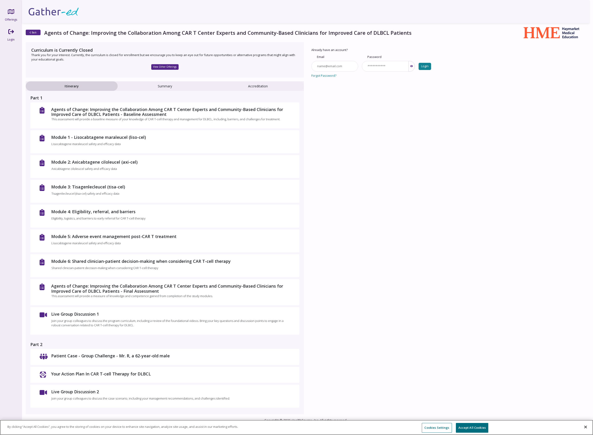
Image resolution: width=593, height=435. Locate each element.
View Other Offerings (165, 66)
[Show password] (411, 66)
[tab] (72, 86)
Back (34, 32)
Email (320, 57)
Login (425, 66)
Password (374, 57)
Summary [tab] (165, 86)
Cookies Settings (436, 427)
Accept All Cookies (472, 427)
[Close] (585, 427)
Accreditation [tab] (258, 86)
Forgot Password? (323, 75)
